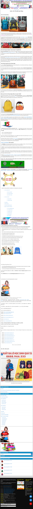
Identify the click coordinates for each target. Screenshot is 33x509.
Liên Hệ (2, 388)
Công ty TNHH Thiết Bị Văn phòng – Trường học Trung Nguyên (12, 154)
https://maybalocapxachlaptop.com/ (9, 334)
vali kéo (19, 57)
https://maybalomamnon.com (8, 342)
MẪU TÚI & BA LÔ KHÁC (4, 416)
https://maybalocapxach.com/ (7, 313)
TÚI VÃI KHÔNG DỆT (10, 208)
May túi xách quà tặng (4, 391)
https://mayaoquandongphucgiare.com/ (8, 317)
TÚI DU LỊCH (6, 203)
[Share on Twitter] (15, 344)
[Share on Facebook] (14, 344)
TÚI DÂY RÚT (3, 423)
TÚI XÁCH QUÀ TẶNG (23, 299)
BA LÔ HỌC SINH (4, 402)
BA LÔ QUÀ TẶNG (3, 395)
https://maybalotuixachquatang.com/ (8, 315)
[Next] (32, 368)
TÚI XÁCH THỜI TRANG (4, 414)
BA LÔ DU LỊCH (4, 400)
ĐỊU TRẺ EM (3, 424)
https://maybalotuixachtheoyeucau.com (10, 341)
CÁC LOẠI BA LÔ (3, 398)
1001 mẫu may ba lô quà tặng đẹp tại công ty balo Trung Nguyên (10, 390)
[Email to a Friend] (17, 344)
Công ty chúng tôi (15, 138)
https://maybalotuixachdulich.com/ (9, 338)
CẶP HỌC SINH (4, 409)
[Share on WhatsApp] (13, 344)
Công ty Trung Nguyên (5, 142)
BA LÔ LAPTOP (4, 401)
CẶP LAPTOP (3, 408)
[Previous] (0, 368)
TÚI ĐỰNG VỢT (4, 421)
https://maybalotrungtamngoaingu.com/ (10, 335)
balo (17, 52)
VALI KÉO (2, 411)
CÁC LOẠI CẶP (3, 405)
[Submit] (32, 454)
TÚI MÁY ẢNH (3, 422)
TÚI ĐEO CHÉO (4, 417)
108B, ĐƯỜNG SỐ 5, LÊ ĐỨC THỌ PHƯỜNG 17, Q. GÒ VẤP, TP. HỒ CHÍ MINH (17, 306)
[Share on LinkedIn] (20, 344)
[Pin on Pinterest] (18, 344)
